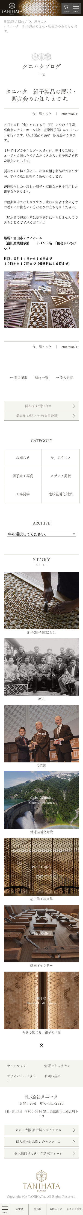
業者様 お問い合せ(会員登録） (38, 415)
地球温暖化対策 (60, 494)
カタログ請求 (74, 1209)
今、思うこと (42, 113)
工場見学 (23, 494)
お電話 (19, 1209)
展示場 (38, 1209)
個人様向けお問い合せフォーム (38, 1141)
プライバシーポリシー (21, 1079)
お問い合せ (56, 1209)
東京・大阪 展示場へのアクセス (38, 1130)
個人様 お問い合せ (38, 406)
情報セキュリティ (57, 1065)
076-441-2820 (52, 1103)
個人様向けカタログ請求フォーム (38, 1153)
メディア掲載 (60, 476)
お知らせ (23, 457)
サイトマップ (16, 1065)
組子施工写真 (22, 476)
